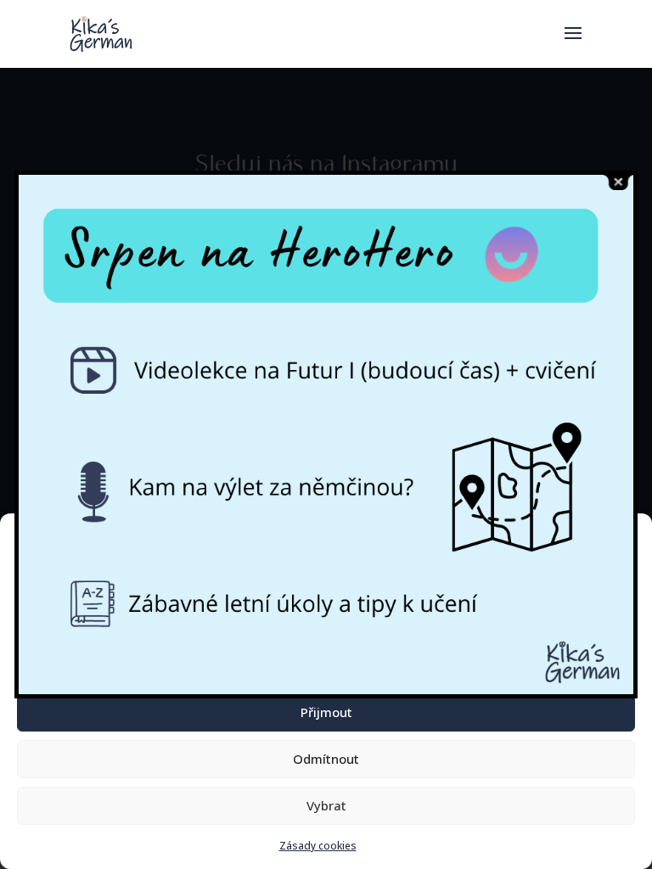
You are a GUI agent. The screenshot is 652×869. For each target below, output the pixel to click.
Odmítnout (326, 758)
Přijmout (326, 712)
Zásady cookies (318, 845)
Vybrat (326, 805)
